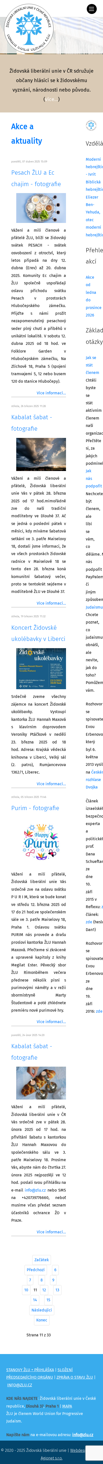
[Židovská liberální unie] (29, 28)
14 (35, 1300)
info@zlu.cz (35, 1190)
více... (51, 99)
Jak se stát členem (92, 365)
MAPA (67, 1406)
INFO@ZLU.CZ (19, 1385)
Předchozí (36, 1270)
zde (89, 922)
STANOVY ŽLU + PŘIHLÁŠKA (30, 1370)
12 (44, 1290)
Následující (42, 1310)
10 (26, 1290)
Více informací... (51, 393)
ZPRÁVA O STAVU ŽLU (74, 1377)
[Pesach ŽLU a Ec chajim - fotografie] (41, 208)
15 (48, 1300)
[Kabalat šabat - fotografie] (41, 454)
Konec (41, 1320)
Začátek (41, 1260)
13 (57, 1290)
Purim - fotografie (35, 808)
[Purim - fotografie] (41, 842)
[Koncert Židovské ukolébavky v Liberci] (41, 669)
